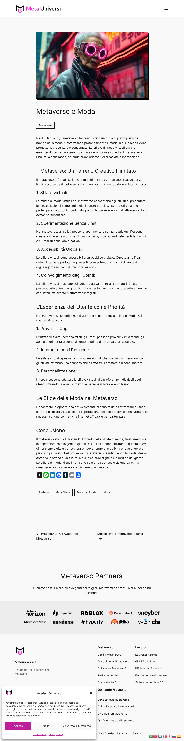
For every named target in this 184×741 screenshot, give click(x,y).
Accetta (18, 725)
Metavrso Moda (86, 492)
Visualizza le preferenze (77, 725)
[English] (160, 736)
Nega (46, 725)
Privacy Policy (56, 734)
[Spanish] (179, 736)
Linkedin (136, 733)
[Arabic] (151, 736)
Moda (107, 492)
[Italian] (165, 736)
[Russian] (174, 736)
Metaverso (45, 125)
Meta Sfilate (63, 492)
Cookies (110, 733)
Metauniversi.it (25, 662)
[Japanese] (169, 736)
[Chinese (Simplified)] (155, 736)
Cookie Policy (40, 734)
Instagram (123, 733)
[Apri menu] (166, 9)
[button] (91, 693)
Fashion (44, 492)
